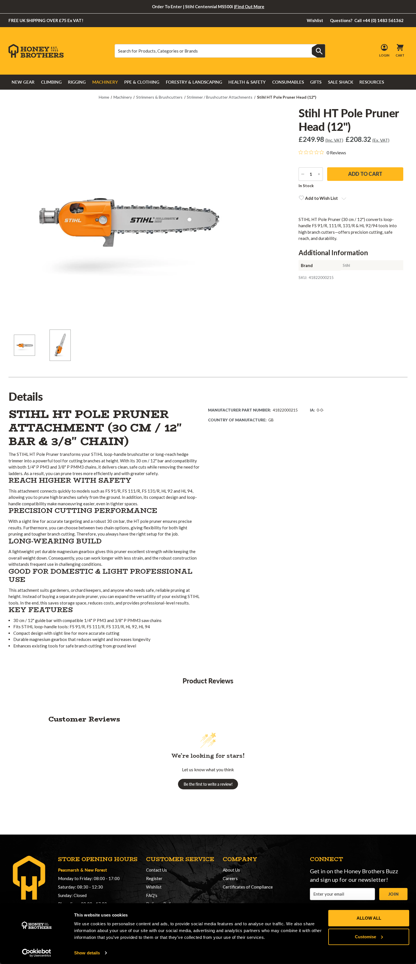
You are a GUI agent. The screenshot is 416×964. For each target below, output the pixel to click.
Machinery (105, 82)
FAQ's (151, 895)
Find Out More (249, 6)
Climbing (51, 82)
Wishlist (315, 20)
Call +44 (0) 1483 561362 (367, 20)
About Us (231, 869)
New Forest (96, 870)
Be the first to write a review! (208, 784)
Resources (371, 82)
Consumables (288, 82)
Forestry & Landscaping (194, 82)
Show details (87, 952)
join (393, 893)
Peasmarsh (68, 870)
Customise (365, 936)
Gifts (315, 82)
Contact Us (156, 869)
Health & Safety (247, 82)
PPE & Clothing (141, 82)
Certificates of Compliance (248, 886)
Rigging (77, 82)
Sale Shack (340, 82)
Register (154, 878)
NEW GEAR (23, 82)
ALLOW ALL (369, 918)
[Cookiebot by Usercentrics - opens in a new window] (36, 953)
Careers (230, 878)
